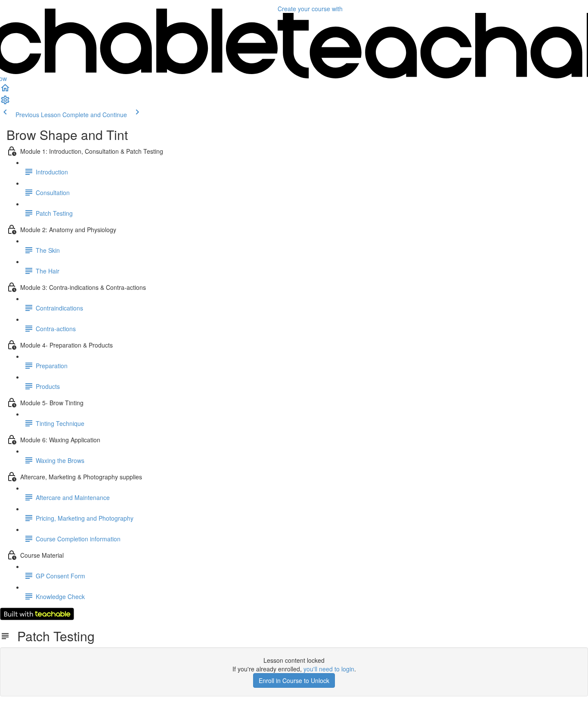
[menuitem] (5, 102)
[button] (5, 90)
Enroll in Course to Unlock (294, 680)
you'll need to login (328, 669)
